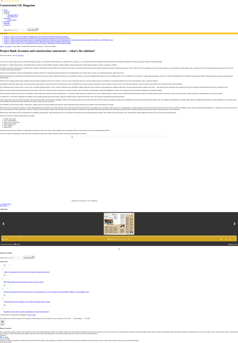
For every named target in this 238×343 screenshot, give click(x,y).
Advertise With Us (12, 15)
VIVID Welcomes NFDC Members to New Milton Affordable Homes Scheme (27, 302)
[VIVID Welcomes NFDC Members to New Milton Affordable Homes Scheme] (7, 298)
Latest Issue (7, 18)
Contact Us (7, 25)
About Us (6, 11)
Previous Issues (11, 20)
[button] (5, 27)
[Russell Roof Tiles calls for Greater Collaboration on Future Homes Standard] (7, 308)
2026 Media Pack (12, 16)
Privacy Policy (32, 315)
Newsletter (7, 21)
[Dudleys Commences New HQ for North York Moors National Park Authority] (7, 269)
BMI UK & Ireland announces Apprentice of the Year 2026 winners (24, 282)
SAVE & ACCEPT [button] (5, 342)
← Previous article (5, 204)
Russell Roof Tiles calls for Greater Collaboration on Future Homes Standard (26, 311)
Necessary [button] (3, 335)
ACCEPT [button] (87, 318)
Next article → (4, 205)
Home (5, 10)
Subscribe (6, 23)
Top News (21, 55)
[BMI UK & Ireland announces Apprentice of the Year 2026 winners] (7, 279)
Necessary (5, 337)
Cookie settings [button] (77, 318)
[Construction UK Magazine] (10, 1)
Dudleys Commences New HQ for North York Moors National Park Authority (27, 272)
